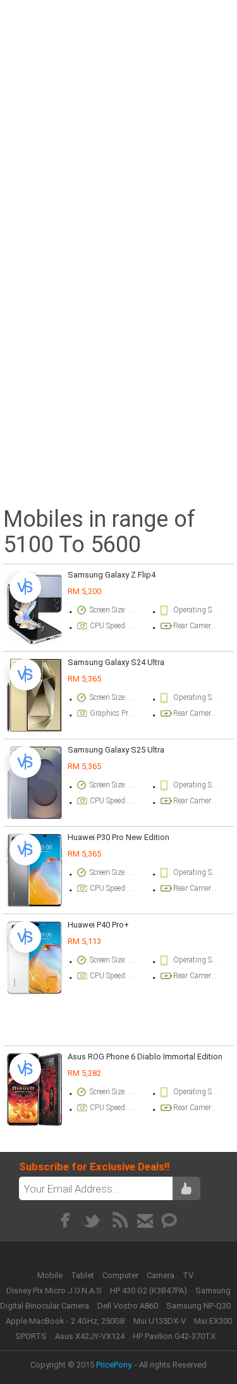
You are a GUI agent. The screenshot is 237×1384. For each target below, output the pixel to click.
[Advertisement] (118, 123)
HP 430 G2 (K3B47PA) (148, 1290)
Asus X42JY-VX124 (90, 1336)
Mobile (50, 1275)
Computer (121, 1275)
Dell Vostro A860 (127, 1305)
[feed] (120, 1220)
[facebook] (65, 1220)
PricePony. (114, 1364)
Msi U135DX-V (159, 1321)
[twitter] (93, 1220)
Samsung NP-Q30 (198, 1305)
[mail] (145, 1220)
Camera (161, 1275)
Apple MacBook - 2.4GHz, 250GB (65, 1321)
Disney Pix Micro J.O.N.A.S (54, 1290)
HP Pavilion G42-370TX (174, 1336)
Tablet (83, 1275)
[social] (170, 1220)
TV (188, 1275)
